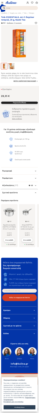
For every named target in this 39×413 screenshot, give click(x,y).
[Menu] (2, 3)
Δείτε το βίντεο (17, 119)
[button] (9, 239)
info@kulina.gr (19, 363)
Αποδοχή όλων (19, 407)
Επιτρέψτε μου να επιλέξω (13, 402)
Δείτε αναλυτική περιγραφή (25, 81)
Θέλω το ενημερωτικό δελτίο (19, 297)
